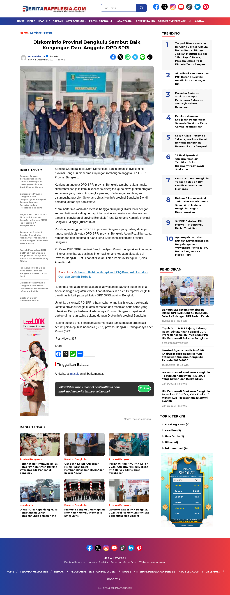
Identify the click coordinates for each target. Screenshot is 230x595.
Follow (144, 388)
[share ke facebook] (114, 59)
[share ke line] (143, 59)
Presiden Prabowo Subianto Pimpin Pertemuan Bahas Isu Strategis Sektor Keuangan (189, 100)
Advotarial (125, 21)
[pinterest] (206, 9)
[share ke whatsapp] (128, 59)
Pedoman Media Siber (124, 562)
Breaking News (176, 424)
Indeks (92, 562)
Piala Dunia (174, 436)
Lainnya (199, 21)
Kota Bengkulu (76, 21)
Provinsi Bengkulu (101, 21)
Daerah (58, 21)
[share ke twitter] (121, 59)
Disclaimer (213, 571)
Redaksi (103, 562)
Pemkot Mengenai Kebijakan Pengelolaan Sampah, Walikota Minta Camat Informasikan (191, 121)
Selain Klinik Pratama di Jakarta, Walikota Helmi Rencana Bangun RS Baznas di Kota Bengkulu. (192, 141)
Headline (44, 21)
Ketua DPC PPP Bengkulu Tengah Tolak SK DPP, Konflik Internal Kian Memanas (192, 183)
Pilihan (171, 442)
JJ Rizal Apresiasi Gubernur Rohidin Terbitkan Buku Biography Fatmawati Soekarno (189, 162)
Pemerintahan (145, 21)
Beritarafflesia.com (75, 562)
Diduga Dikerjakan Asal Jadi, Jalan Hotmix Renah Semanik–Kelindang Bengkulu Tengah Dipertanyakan (191, 205)
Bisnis (31, 21)
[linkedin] (198, 9)
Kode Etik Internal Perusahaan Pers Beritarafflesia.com (160, 571)
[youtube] (181, 9)
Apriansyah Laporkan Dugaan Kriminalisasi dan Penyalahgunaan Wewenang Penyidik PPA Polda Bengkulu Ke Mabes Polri (192, 246)
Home (20, 21)
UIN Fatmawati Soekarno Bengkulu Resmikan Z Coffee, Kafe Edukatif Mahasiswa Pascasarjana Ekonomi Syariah (186, 396)
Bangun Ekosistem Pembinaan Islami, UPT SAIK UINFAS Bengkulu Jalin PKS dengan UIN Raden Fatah (185, 313)
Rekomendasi (176, 448)
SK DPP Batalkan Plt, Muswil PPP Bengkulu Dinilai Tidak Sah (189, 225)
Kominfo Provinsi (41, 32)
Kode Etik (113, 579)
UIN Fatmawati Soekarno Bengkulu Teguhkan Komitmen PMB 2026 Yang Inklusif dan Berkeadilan (186, 376)
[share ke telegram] (136, 59)
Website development (152, 562)
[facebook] (157, 9)
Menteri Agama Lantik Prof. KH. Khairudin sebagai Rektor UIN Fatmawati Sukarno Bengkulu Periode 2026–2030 (183, 355)
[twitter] (165, 9)
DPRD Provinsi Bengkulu (174, 21)
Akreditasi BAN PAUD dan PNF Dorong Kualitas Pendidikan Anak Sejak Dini (192, 78)
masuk (74, 373)
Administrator (36, 56)
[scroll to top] (220, 589)
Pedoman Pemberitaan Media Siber (93, 571)
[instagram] (173, 9)
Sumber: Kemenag (187, 525)
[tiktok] (190, 9)
